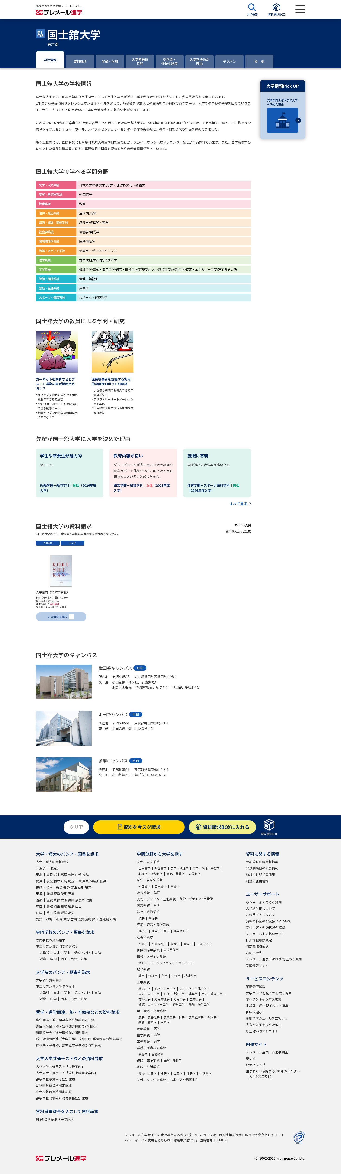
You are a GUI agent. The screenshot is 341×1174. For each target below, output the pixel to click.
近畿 (39, 900)
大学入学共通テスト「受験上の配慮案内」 (67, 1072)
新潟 (59, 887)
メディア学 (186, 963)
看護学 (143, 1054)
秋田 (71, 874)
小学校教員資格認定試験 (54, 1091)
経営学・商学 (160, 931)
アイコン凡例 (242, 525)
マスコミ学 (204, 944)
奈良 (78, 900)
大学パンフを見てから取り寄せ (269, 993)
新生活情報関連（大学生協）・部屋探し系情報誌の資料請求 (79, 1038)
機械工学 (144, 988)
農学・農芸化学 (149, 1017)
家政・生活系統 (148, 1067)
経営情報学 (181, 931)
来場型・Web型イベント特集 (267, 1005)
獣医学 (212, 1017)
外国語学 (144, 886)
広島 (71, 906)
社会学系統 (145, 937)
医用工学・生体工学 (193, 988)
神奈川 (94, 881)
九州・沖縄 (44, 919)
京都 (57, 900)
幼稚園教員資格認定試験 (54, 1085)
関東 (39, 881)
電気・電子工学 (149, 994)
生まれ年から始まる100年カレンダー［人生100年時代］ (273, 1073)
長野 (66, 887)
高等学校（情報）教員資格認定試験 (62, 1098)
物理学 (153, 975)
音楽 (157, 905)
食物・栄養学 (147, 1073)
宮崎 (74, 919)
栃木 (57, 881)
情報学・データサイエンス (156, 963)
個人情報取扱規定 (259, 940)
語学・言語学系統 (150, 879)
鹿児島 (104, 919)
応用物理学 (162, 999)
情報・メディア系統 (151, 956)
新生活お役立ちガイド (262, 1031)
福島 (85, 874)
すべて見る (238, 503)
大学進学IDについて (260, 908)
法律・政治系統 (148, 911)
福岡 (59, 919)
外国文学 (160, 868)
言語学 (175, 886)
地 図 (140, 668)
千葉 (78, 881)
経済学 (143, 931)
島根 (64, 906)
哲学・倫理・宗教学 (206, 868)
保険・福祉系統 (148, 1060)
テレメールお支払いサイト (265, 933)
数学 (141, 975)
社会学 (143, 944)
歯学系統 (143, 1035)
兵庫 (71, 900)
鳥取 (49, 906)
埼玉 (71, 881)
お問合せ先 (254, 952)
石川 (81, 887)
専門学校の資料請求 (50, 940)
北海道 (41, 868)
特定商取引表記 (257, 946)
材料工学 (144, 999)
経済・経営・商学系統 (153, 924)
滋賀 (49, 900)
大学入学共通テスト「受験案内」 (60, 1066)
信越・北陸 (44, 887)
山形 (78, 874)
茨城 (49, 881)
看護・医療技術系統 (151, 1048)
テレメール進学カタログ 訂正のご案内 (274, 959)
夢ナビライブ (255, 1064)
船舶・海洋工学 (199, 1004)
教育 (157, 892)
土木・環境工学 (212, 994)
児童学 (178, 1073)
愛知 (64, 893)
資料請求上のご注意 (238, 531)
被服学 (165, 1073)
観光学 (188, 944)
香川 (49, 912)
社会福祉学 (159, 944)
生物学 (175, 975)
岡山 (57, 906)
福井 (88, 887)
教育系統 (143, 892)
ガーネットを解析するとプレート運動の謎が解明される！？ (55, 384)
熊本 (95, 919)
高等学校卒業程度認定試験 (55, 1079)
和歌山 (87, 900)
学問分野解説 (255, 986)
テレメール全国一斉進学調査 (267, 1052)
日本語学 (160, 886)
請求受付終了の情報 (260, 874)
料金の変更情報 (257, 881)
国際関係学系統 (148, 950)
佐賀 (81, 919)
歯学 (157, 1035)
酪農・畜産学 (147, 1022)
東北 (39, 874)
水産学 (165, 1022)
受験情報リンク (257, 965)
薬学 (157, 1041)
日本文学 (144, 868)
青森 (49, 874)
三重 (71, 893)
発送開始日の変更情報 (262, 868)
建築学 (193, 994)
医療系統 (143, 1029)
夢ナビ (251, 1058)
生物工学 (196, 999)
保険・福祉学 (173, 1060)
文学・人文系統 (148, 861)
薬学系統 (143, 1041)
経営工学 (179, 1004)
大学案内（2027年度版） (53, 592)
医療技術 (157, 1054)
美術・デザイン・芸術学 (196, 898)
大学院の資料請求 (49, 980)
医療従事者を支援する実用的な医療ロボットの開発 (111, 381)
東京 (85, 881)
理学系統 (143, 969)
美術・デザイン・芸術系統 (156, 899)
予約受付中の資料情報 (262, 861)
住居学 (191, 1073)
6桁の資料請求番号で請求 (55, 1119)
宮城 (64, 874)
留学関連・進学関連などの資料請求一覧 (65, 1019)
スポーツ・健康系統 (151, 1080)
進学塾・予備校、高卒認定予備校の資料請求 (68, 1045)
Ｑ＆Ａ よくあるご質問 (264, 902)
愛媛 (64, 912)
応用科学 (180, 999)
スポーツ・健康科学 (183, 1079)
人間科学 (195, 873)
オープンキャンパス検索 (263, 999)
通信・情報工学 (174, 994)
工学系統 (143, 982)
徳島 (57, 912)
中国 (39, 906)
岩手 (57, 874)
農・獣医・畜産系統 (151, 1010)
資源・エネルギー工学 (153, 1004)
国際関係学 (171, 949)
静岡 (49, 893)
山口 (78, 906)
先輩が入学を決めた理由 (264, 1024)
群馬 (64, 881)
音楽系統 (143, 905)
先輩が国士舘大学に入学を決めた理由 (282, 102)
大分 (66, 919)
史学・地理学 (179, 868)
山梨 (103, 881)
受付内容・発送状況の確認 (265, 927)
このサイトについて (260, 914)
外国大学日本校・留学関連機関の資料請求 (67, 1026)
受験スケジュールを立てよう (267, 1018)
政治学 (153, 918)
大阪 (64, 900)
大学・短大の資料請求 (52, 861)
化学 (164, 975)
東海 (39, 893)
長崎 (88, 919)
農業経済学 (196, 1017)
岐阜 (57, 893)
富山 (74, 887)
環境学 (175, 944)
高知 (71, 912)
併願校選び (254, 1012)
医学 (157, 1028)
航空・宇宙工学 (165, 988)
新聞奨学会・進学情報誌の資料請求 (62, 1032)
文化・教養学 (176, 873)
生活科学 (205, 1073)
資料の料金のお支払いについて (268, 921)
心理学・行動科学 (150, 873)
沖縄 (113, 919)
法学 (141, 918)
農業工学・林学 (174, 1017)
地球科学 (190, 975)
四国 (39, 912)
